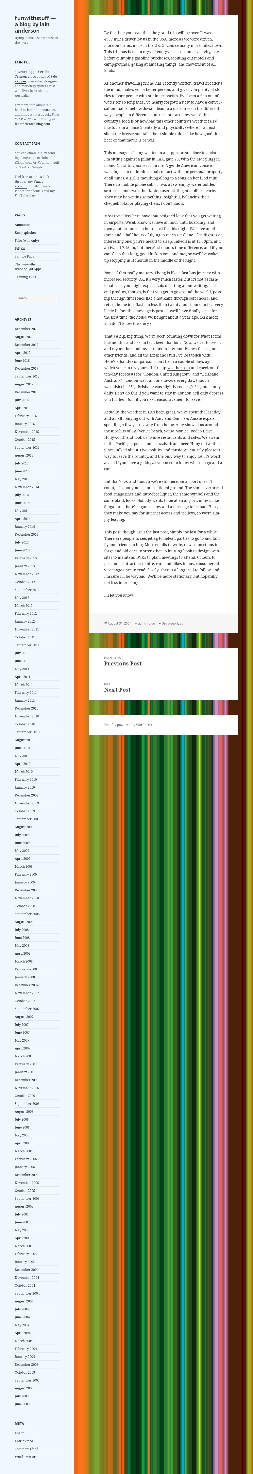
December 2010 (26, 708)
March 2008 (24, 961)
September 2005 (27, 1198)
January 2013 (25, 566)
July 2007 (22, 1024)
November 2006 (27, 1088)
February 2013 (26, 558)
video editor (37, 76)
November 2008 (27, 898)
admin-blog (146, 623)
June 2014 (22, 503)
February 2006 (26, 1159)
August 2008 (24, 922)
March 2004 (24, 1341)
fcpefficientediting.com (32, 124)
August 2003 (24, 1388)
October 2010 (25, 724)
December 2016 (26, 392)
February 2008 (26, 969)
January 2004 (25, 1356)
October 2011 (25, 637)
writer (22, 72)
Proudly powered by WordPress (128, 725)
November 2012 (27, 574)
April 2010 (22, 764)
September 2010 (27, 732)
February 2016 (26, 416)
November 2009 (27, 803)
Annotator (22, 225)
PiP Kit (20, 248)
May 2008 (22, 945)
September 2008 (27, 914)
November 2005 (27, 1183)
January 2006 (25, 1167)
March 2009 (24, 866)
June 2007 (22, 1032)
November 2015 (27, 431)
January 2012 (25, 621)
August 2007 (24, 1016)
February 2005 (26, 1254)
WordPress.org (26, 1457)
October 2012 (25, 582)
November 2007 (27, 993)
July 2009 (22, 835)
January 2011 (25, 700)
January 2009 (25, 882)
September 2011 (27, 645)
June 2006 (22, 1127)
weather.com (178, 367)
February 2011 (26, 692)
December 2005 (26, 1175)
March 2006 (24, 1151)
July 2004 (22, 1309)
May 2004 (22, 1325)
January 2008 (25, 977)
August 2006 (24, 1111)
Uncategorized (172, 623)
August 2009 (24, 827)
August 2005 (24, 1206)
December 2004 (26, 1269)
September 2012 (27, 590)
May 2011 (22, 669)
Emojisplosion (25, 232)
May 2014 (22, 511)
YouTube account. (28, 195)
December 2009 (26, 795)
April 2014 (22, 518)
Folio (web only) (27, 240)
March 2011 (24, 684)
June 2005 (22, 1222)
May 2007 (22, 1040)
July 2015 (22, 463)
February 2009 (26, 874)
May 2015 (22, 479)
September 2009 (27, 819)
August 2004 (24, 1301)
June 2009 (22, 843)
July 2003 (22, 1396)
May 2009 (22, 850)
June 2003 (22, 1404)
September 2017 (27, 376)
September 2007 (27, 1009)
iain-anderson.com (41, 110)
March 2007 (24, 1056)
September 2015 (27, 447)
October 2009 (25, 811)
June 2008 (22, 937)
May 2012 (22, 597)
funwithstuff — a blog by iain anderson (35, 24)
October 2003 (25, 1372)
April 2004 (22, 1333)
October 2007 (25, 1001)
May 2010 (22, 756)
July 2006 (22, 1119)
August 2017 (24, 384)
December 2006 (26, 1080)
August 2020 (24, 337)
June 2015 (22, 471)
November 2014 (27, 487)
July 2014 (22, 495)
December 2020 (26, 329)
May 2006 (22, 1135)
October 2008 (25, 906)
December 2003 (26, 1364)
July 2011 (22, 653)
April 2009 (22, 858)
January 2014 (25, 526)
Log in (19, 1433)
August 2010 (24, 740)
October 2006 (25, 1096)
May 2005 (22, 1230)
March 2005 (24, 1246)
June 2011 (22, 661)
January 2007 (25, 1072)
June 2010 (22, 748)
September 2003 (27, 1380)
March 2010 (24, 771)
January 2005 (25, 1262)
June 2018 (22, 360)
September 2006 (27, 1103)
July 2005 (22, 1214)
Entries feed (24, 1441)
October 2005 (25, 1190)
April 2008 (22, 953)
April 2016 (22, 408)
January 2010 (25, 787)
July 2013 (22, 542)
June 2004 (22, 1317)
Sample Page (24, 256)
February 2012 (26, 613)
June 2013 (22, 550)
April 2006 (22, 1143)
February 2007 (26, 1064)
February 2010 (26, 779)
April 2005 (22, 1238)
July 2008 (22, 930)
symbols (197, 494)
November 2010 (27, 716)
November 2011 (27, 629)
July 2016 (22, 400)
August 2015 (24, 455)
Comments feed (26, 1449)
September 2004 (27, 1293)
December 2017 (26, 368)
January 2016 (25, 424)
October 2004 (25, 1285)
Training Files (25, 277)
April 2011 (22, 677)
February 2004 (26, 1349)
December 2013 (26, 534)
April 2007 (22, 1048)
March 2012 (24, 605)
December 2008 (26, 890)
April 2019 (22, 352)
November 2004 (27, 1277)
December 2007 (26, 985)
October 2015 (25, 439)
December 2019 (26, 345)
